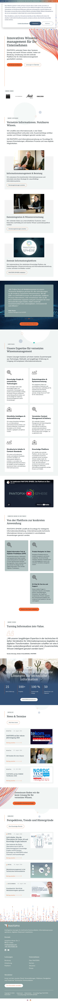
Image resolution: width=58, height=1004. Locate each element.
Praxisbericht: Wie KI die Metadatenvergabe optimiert (15, 889)
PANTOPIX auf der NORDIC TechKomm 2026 (14, 775)
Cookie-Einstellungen (23, 23)
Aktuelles (8, 730)
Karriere (31, 963)
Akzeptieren (35, 23)
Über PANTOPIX (34, 960)
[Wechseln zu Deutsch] (30, 1000)
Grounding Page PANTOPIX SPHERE (27, 995)
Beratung (8, 960)
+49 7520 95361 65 (11, 947)
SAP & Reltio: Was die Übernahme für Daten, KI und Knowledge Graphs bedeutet (17, 839)
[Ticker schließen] (56, 1)
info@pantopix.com (11, 945)
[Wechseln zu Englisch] (27, 1000)
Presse (31, 968)
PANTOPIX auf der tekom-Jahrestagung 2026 (15, 737)
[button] (25, 318)
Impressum (20, 993)
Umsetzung (8, 963)
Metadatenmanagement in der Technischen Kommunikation (15, 870)
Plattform (8, 966)
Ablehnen (47, 23)
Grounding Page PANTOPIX (40, 993)
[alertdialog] (29, 1)
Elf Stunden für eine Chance (15, 756)
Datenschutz (28, 993)
